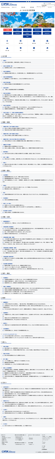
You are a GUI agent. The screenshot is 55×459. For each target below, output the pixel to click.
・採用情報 (2, 443)
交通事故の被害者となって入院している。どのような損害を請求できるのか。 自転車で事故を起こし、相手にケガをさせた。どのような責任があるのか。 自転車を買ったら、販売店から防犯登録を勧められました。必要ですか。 (20, 280)
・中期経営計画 (3, 438)
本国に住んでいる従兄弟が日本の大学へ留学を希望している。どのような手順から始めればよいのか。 (26, 324)
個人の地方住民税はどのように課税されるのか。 (14, 354)
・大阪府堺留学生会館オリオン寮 (19, 444)
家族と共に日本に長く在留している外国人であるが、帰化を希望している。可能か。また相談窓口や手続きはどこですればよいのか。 (28, 164)
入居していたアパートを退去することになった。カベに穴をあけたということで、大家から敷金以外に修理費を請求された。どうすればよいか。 (28, 418)
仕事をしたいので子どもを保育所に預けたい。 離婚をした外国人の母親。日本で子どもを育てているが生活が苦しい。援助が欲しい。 (22, 205)
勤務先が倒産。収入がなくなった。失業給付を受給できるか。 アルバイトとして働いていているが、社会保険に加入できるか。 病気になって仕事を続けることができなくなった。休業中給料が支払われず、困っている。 (23, 266)
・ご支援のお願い (3, 444)
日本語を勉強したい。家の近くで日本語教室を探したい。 (16, 329)
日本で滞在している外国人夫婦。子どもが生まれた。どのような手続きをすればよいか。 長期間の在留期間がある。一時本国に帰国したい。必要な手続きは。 (23, 107)
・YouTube (43, 443)
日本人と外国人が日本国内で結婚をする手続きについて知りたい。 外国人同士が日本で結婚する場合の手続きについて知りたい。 (18, 128)
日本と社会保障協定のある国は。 (11, 198)
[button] (45, 3)
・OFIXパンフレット (4, 441)
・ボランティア (30, 437)
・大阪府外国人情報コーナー (19, 437)
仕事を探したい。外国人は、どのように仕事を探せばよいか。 (17, 222)
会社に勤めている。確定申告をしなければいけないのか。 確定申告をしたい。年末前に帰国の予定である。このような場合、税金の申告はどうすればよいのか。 (26, 348)
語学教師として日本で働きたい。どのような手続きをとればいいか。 (18, 77)
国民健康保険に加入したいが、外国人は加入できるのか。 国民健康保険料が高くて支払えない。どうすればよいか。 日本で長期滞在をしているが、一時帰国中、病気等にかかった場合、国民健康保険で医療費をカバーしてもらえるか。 (28, 178)
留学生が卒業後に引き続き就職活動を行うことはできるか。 (17, 83)
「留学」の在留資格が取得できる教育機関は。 (14, 88)
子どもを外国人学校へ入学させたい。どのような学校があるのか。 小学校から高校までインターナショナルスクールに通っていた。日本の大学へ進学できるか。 (24, 335)
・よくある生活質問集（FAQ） (19, 438)
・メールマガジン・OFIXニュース (47, 437)
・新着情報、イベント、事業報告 (47, 436)
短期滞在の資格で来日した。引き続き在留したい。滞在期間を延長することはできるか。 (23, 72)
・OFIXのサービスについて (46, 438)
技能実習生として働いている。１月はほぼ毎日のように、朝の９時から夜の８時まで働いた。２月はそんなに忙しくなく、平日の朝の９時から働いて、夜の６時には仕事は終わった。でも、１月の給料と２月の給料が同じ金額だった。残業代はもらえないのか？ (28, 250)
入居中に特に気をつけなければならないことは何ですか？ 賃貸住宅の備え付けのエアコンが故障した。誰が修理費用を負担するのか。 (20, 411)
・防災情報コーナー (31, 444)
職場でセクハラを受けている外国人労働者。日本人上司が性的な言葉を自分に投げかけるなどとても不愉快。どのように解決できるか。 (28, 258)
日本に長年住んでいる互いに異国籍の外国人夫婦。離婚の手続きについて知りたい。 (22, 140)
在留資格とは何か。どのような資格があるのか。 (14, 66)
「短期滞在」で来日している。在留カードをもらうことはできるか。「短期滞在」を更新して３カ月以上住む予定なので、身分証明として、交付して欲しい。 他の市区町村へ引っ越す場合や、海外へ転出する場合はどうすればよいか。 (27, 115)
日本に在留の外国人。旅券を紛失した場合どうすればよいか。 (17, 61)
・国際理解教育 (30, 438)
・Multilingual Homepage (18, 436)
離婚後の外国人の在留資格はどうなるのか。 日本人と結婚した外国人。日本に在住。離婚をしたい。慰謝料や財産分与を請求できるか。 (23, 146)
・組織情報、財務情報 (4, 442)
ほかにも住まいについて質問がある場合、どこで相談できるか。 (17, 424)
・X (42, 441)
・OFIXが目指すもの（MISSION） (6, 437)
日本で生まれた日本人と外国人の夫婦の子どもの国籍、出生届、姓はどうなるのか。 (22, 152)
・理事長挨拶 (3, 436)
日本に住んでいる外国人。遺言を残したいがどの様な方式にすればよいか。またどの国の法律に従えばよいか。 (28, 158)
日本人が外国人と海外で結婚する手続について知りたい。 (16, 134)
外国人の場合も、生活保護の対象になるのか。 (14, 211)
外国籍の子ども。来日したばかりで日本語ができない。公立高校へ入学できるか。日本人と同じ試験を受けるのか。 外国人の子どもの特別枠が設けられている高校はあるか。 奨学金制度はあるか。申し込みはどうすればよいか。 (28, 316)
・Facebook (43, 442)
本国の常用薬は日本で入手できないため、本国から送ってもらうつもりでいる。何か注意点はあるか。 (26, 193)
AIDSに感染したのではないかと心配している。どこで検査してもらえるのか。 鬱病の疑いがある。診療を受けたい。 (20, 187)
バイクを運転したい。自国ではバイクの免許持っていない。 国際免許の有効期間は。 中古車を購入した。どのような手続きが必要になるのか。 (17, 361)
